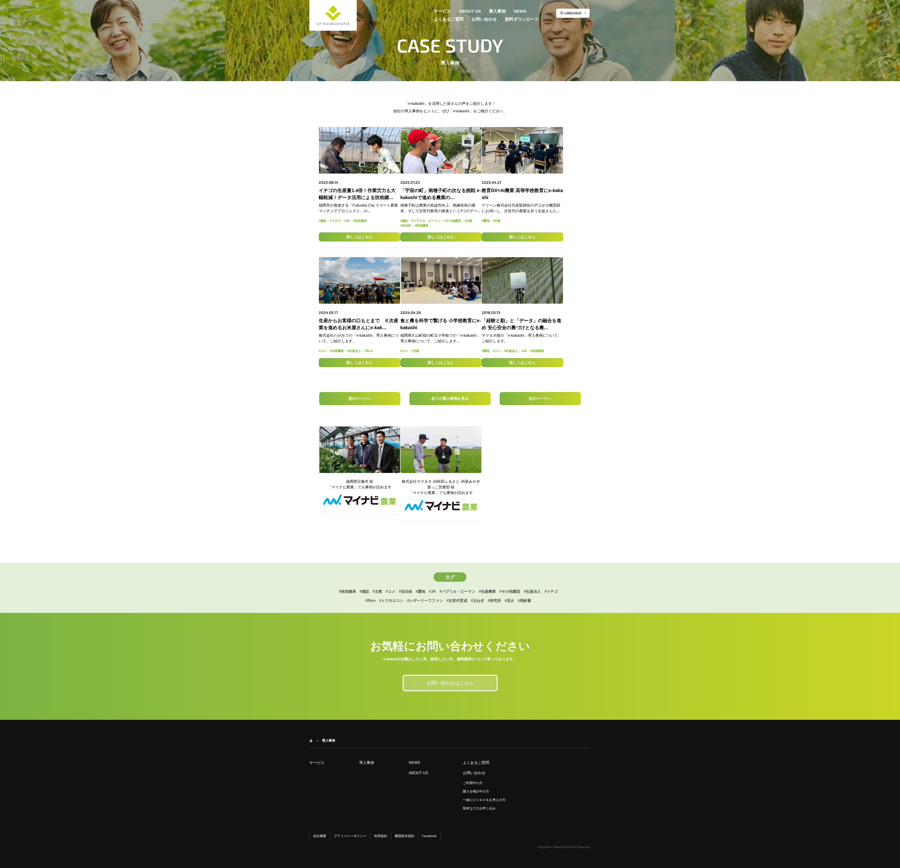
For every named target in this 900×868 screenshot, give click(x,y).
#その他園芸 (452, 221)
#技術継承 (360, 221)
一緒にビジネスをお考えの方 (484, 800)
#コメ (322, 351)
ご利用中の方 (473, 783)
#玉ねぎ (477, 601)
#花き (509, 601)
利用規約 (380, 836)
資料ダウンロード (522, 19)
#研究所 (494, 601)
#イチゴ (335, 221)
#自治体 (405, 225)
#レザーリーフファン (425, 601)
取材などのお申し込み (479, 808)
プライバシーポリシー (350, 836)
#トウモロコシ (391, 601)
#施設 (322, 221)
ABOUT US (470, 11)
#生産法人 (354, 351)
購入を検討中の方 (476, 791)
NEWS (520, 11)
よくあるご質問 (449, 19)
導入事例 (497, 11)
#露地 (485, 221)
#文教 (468, 221)
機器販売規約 (404, 836)
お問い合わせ (484, 19)
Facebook (429, 836)
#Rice (369, 351)
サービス (442, 11)
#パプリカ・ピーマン (426, 221)
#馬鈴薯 (524, 601)
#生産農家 (337, 351)
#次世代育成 (456, 601)
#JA (347, 221)
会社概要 (319, 836)
